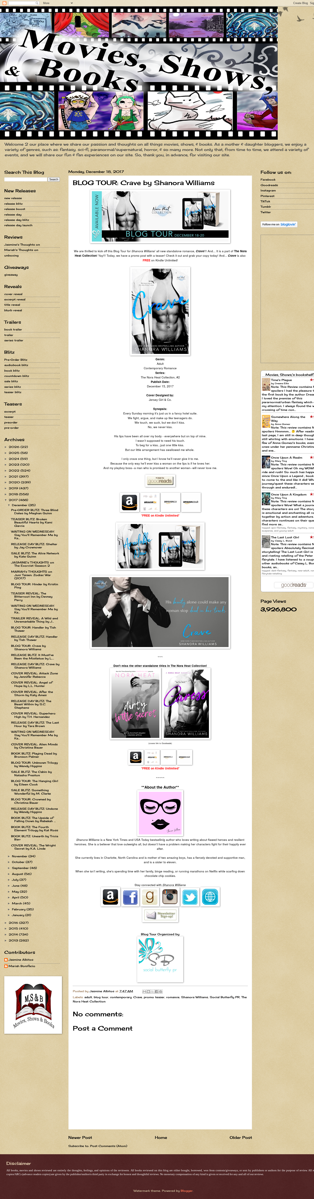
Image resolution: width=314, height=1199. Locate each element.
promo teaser (154, 997)
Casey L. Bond (283, 540)
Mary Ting (281, 461)
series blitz (12, 386)
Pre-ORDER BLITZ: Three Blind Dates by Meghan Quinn (34, 511)
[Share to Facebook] (156, 991)
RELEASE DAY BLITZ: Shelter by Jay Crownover (34, 545)
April (16, 897)
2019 (14, 488)
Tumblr (266, 206)
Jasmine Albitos (21, 959)
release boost (14, 209)
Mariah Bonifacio (22, 966)
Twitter (266, 212)
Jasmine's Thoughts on (22, 244)
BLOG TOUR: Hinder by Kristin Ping (34, 585)
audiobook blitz (16, 365)
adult (88, 997)
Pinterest (267, 196)
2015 (14, 928)
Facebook (268, 179)
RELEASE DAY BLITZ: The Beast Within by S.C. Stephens (31, 704)
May (16, 891)
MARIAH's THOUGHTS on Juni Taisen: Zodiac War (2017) (31, 575)
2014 (14, 934)
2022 (15, 470)
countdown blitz (16, 376)
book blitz (12, 370)
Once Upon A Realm (286, 457)
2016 (14, 922)
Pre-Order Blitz (15, 359)
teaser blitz (12, 392)
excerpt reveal (14, 299)
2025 (15, 453)
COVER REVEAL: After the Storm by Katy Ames (32, 693)
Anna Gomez (282, 424)
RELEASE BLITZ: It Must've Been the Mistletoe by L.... (32, 656)
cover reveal (13, 294)
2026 (15, 447)
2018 (14, 494)
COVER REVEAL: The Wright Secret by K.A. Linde (33, 847)
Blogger (187, 1190)
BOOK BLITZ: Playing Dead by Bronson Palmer (34, 755)
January (18, 915)
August (18, 874)
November (20, 856)
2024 (14, 458)
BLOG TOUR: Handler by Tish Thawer (33, 629)
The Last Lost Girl (285, 537)
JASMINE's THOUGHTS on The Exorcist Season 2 (32, 564)
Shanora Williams (194, 997)
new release (13, 198)
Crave (137, 997)
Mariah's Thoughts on (21, 250)
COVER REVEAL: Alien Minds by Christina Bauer (34, 746)
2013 (14, 940)
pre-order (11, 427)
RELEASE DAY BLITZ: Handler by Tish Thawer (34, 638)
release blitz (13, 203)
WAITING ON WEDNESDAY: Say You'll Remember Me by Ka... (34, 535)
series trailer (13, 340)
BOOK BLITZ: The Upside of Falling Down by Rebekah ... (33, 819)
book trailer (13, 329)
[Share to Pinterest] (160, 991)
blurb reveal (13, 310)
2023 (14, 464)
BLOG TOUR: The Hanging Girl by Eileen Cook (34, 782)
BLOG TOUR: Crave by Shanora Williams (28, 647)
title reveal (12, 304)
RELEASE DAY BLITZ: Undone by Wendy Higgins (34, 810)
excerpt (10, 411)
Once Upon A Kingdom (289, 494)
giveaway (11, 274)
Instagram (268, 190)
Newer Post (80, 1137)
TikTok (265, 201)
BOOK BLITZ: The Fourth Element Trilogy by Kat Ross (34, 828)
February (19, 909)
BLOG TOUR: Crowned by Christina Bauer (31, 801)
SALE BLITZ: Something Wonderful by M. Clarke (31, 791)
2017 (14, 500)
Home (161, 1137)
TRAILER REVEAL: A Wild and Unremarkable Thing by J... (34, 620)
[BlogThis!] (148, 991)
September (21, 868)
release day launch (18, 225)
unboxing (11, 255)
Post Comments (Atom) (108, 1146)
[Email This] (144, 991)
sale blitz (11, 381)
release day (12, 214)
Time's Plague (281, 380)
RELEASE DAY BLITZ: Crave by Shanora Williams (35, 665)
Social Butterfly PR (225, 997)
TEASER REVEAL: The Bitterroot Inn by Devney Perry (31, 597)
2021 (14, 476)
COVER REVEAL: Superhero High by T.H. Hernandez (33, 715)
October (19, 862)
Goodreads (269, 185)
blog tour (101, 997)
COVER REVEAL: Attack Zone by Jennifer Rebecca (34, 675)
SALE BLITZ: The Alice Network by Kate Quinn (35, 555)
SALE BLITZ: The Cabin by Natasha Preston (31, 773)
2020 (15, 482)
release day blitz (16, 220)
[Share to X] (152, 991)
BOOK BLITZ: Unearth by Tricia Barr (34, 837)
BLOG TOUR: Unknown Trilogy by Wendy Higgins (34, 764)
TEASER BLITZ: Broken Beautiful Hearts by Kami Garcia (31, 522)
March (17, 903)
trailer (8, 335)
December (20, 505)
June (16, 885)
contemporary (121, 997)
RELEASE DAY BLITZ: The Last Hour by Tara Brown (35, 724)
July (15, 879)
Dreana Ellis (282, 383)
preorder (11, 422)
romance (172, 997)
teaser (9, 416)
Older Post (241, 1137)
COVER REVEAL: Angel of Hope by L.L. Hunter (31, 684)
